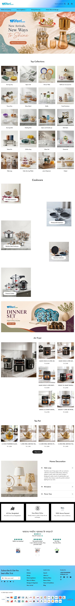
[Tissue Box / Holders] (9, 95)
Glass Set (46, 149)
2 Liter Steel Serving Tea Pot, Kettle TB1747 (65, 444)
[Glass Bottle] (46, 95)
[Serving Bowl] (9, 117)
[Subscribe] (18, 578)
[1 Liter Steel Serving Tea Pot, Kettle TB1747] (28, 433)
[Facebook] (4, 581)
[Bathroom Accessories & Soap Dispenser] (65, 74)
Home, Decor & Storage (52, 9)
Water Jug (9, 171)
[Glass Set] (46, 139)
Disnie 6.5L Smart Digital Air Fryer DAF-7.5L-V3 (46, 409)
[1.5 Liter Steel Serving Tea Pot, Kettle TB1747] (47, 433)
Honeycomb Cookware (57, 222)
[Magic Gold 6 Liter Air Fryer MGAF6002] (65, 350)
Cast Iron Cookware (59, 258)
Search (45, 573)
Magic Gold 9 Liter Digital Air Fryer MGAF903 (47, 385)
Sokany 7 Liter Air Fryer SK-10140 (65, 409)
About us (45, 575)
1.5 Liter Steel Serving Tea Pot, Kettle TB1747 (47, 444)
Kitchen (29, 573)
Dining (28, 575)
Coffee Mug (28, 149)
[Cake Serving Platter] (28, 160)
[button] (71, 3)
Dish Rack (65, 128)
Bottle (46, 106)
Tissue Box (9, 106)
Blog (44, 585)
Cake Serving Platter (28, 171)
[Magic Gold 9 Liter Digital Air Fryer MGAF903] (47, 375)
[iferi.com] (7, 4)
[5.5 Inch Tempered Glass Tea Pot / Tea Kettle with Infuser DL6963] (9, 433)
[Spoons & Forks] (28, 74)
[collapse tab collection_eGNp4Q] (72, 467)
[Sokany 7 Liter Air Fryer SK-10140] (65, 399)
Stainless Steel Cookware (12, 246)
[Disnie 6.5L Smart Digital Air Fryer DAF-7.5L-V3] (47, 399)
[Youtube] (10, 581)
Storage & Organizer (32, 583)
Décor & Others (31, 580)
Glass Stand (28, 106)
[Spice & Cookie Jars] (46, 117)
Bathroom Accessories (65, 84)
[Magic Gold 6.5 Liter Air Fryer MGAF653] (47, 350)
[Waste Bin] (9, 139)
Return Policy (46, 580)
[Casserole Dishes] (65, 139)
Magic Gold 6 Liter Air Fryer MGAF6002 (66, 361)
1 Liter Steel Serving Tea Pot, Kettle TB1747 (28, 444)
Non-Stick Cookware (11, 199)
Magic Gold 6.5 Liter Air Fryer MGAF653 (46, 361)
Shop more (37, 452)
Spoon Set (28, 84)
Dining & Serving (35, 9)
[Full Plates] (46, 74)
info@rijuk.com (64, 574)
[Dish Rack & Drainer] (65, 117)
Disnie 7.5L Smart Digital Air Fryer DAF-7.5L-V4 (65, 385)
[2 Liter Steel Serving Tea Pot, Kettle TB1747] (65, 433)
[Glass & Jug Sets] (9, 160)
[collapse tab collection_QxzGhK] (72, 494)
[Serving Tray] (9, 74)
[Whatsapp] (13, 581)
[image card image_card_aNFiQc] (18, 359)
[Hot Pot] (65, 160)
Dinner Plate (47, 84)
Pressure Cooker (10, 293)
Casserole (65, 149)
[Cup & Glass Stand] (28, 95)
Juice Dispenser (47, 171)
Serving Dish (9, 128)
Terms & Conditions (48, 583)
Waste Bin (9, 149)
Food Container (66, 106)
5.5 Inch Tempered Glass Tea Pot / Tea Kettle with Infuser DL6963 (9, 444)
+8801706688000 (65, 572)
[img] (37, 534)
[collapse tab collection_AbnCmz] (72, 486)
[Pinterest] (1, 581)
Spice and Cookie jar (46, 128)
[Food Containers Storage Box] (65, 95)
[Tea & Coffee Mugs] (28, 139)
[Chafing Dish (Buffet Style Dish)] (28, 117)
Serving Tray (9, 84)
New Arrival (30, 585)
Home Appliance (21, 9)
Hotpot (65, 171)
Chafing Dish (28, 128)
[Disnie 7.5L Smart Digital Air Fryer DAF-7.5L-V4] (65, 375)
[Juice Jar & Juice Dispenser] (46, 160)
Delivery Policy (47, 578)
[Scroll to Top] (72, 598)
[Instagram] (7, 581)
